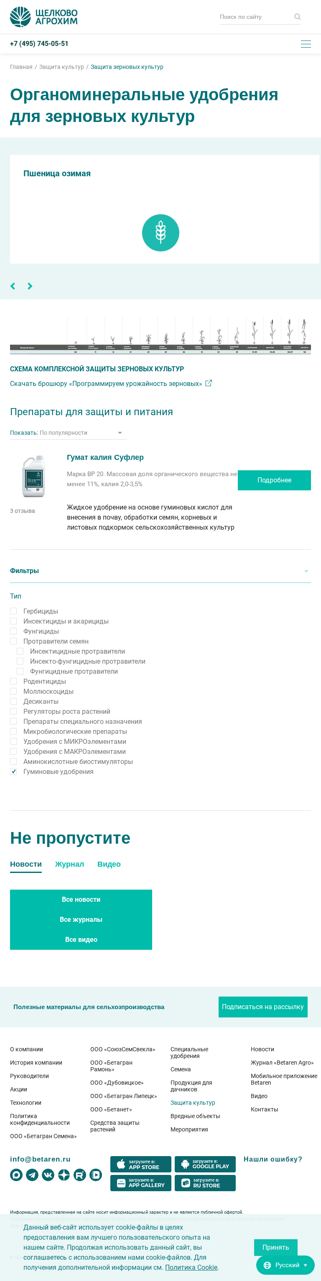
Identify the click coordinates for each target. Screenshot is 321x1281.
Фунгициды (41, 631)
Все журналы (81, 919)
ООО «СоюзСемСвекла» (122, 1049)
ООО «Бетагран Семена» (43, 1136)
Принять (275, 1247)
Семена (181, 1069)
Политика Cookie (191, 1267)
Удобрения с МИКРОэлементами (74, 742)
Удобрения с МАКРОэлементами (74, 752)
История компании (36, 1062)
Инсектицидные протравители (77, 651)
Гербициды (40, 611)
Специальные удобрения (189, 1052)
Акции (18, 1089)
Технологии (25, 1102)
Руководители (29, 1076)
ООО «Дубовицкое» (117, 1082)
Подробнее (274, 480)
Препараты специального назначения (82, 721)
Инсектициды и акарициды (66, 621)
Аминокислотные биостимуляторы (78, 762)
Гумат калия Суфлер (105, 457)
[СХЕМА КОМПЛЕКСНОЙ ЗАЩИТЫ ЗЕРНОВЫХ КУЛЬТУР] (160, 335)
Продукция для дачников (191, 1086)
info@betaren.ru (40, 1159)
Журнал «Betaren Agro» (282, 1062)
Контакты (264, 1109)
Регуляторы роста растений (66, 711)
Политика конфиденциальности (40, 1119)
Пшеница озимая (57, 173)
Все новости (81, 899)
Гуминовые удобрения (58, 772)
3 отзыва (22, 510)
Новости (262, 1049)
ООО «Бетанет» (111, 1109)
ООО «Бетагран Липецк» (123, 1096)
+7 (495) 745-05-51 (39, 44)
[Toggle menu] (306, 44)
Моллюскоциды (48, 691)
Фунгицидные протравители (74, 671)
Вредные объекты (195, 1116)
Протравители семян (56, 641)
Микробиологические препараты (75, 732)
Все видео (81, 940)
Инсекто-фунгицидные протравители (87, 661)
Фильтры (24, 571)
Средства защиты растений (115, 1126)
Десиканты (41, 701)
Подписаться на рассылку (263, 1007)
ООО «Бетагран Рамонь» (111, 1066)
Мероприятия (189, 1129)
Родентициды (44, 681)
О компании (26, 1049)
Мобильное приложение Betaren (284, 1079)
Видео (259, 1096)
